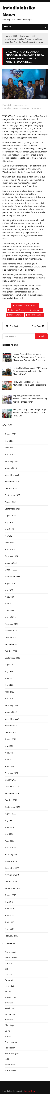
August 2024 (10, 515)
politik (7, 1059)
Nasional (9, 1020)
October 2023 (11, 569)
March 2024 (10, 549)
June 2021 (9, 752)
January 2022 (11, 712)
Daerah (8, 975)
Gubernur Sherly (17, 310)
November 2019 (12, 874)
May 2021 (9, 759)
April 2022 (9, 691)
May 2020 (9, 834)
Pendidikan (10, 1048)
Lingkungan (10, 1014)
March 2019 (10, 929)
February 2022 (11, 705)
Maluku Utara (15, 315)
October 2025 (11, 488)
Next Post (36, 326)
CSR (6, 969)
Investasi (9, 1003)
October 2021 (11, 732)
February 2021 (11, 773)
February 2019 (11, 935)
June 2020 (9, 827)
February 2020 (11, 854)
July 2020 (9, 820)
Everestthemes (31, 1091)
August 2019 (10, 895)
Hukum (8, 991)
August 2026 (10, 434)
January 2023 (11, 630)
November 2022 (12, 644)
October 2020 (11, 800)
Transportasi (11, 1070)
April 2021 (9, 766)
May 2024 (9, 536)
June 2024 (9, 529)
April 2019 (9, 922)
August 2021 (10, 739)
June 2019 (9, 908)
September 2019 (12, 888)
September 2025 (12, 495)
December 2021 (12, 719)
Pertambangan (12, 1053)
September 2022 (12, 658)
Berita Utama (11, 958)
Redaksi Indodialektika (20, 108)
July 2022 (9, 671)
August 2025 (10, 502)
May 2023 (9, 603)
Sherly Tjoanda (34, 315)
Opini (7, 1031)
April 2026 (9, 447)
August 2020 (10, 813)
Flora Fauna (10, 986)
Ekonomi (9, 980)
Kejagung (36, 310)
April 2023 (9, 610)
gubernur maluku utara (25, 305)
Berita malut (10, 952)
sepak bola (10, 1065)
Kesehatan (10, 1008)
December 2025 (12, 475)
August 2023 (10, 583)
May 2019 (9, 915)
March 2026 (10, 454)
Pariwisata (9, 1036)
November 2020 (12, 793)
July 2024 (9, 522)
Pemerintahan (11, 1042)
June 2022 (9, 678)
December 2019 (12, 868)
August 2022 (10, 664)
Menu (9, 27)
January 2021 (11, 780)
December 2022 (12, 637)
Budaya (8, 963)
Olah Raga (9, 1025)
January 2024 (11, 563)
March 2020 (10, 847)
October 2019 (11, 881)
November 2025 (12, 481)
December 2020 (12, 786)
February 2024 (11, 556)
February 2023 (11, 624)
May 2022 (9, 685)
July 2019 (9, 902)
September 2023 (12, 576)
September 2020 (12, 807)
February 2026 (11, 461)
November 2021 (12, 725)
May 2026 (9, 441)
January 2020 (11, 861)
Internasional (11, 997)
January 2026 (11, 468)
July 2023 (9, 590)
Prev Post (14, 326)
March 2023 (10, 617)
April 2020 (9, 841)
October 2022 (11, 651)
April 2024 (9, 542)
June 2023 (9, 597)
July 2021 (9, 746)
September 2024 (12, 508)
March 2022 (10, 698)
